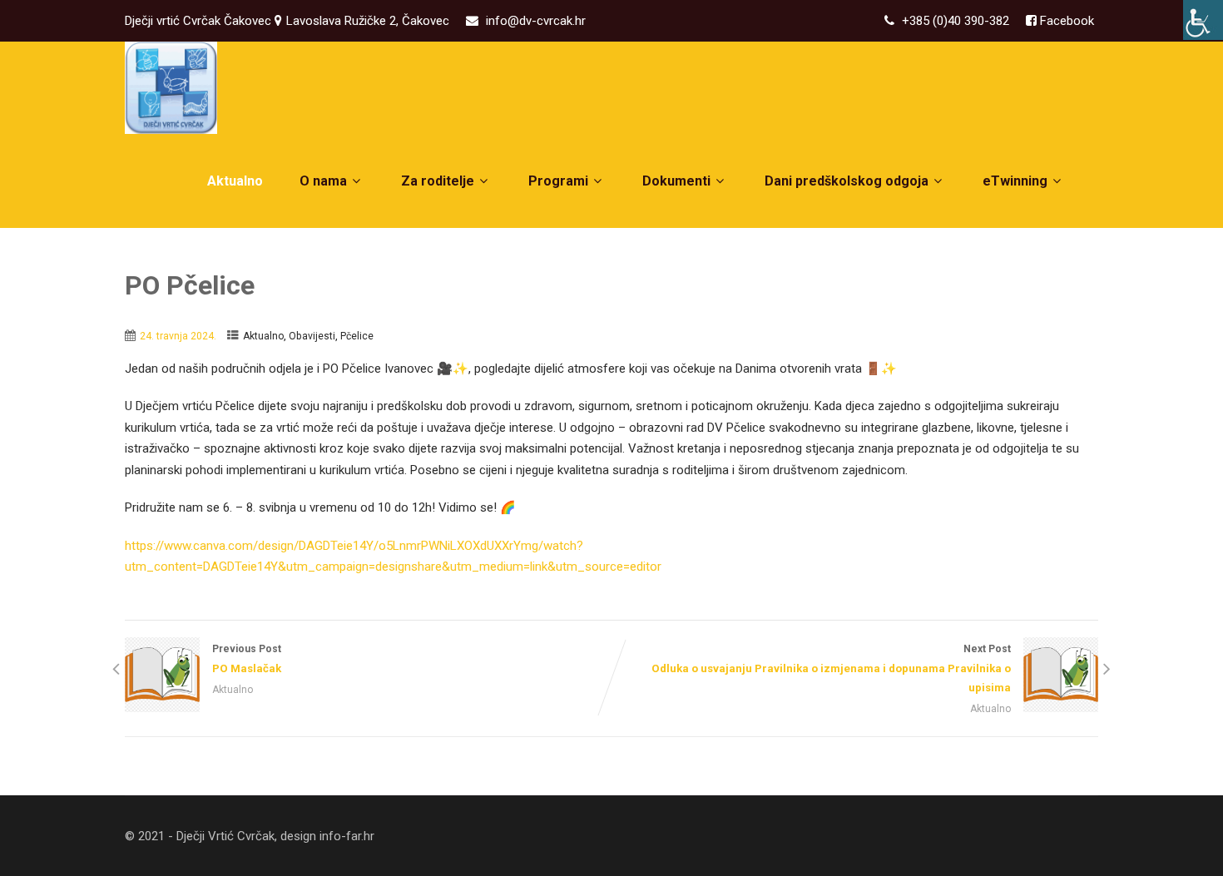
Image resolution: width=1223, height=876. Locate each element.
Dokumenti (676, 181)
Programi (558, 181)
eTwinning (1015, 181)
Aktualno (235, 181)
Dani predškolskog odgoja (846, 181)
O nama (323, 181)
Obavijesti (312, 336)
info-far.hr (346, 836)
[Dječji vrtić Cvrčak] (171, 88)
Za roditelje (437, 181)
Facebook (1065, 20)
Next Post (831, 668)
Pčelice (357, 336)
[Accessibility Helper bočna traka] (1203, 20)
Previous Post (246, 659)
